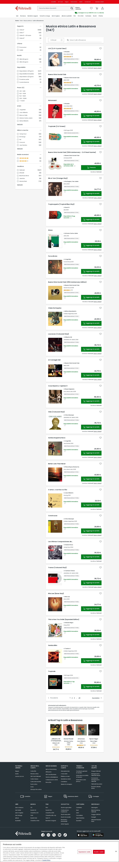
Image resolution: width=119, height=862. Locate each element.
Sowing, (66, 495)
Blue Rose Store (24, 175)
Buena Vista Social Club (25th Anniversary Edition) (67, 282)
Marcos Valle (23, 115)
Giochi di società (66, 817)
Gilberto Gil (68, 337)
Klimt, (65, 184)
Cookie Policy (46, 860)
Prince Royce (69, 467)
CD (31, 807)
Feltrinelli (22, 170)
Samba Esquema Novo (56, 438)
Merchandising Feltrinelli (95, 811)
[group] (82, 12)
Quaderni (78, 820)
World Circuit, (67, 287)
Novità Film (49, 810)
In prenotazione (24, 82)
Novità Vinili (33, 818)
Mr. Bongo (22, 137)
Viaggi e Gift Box (96, 814)
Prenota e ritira (34, 774)
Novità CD (33, 810)
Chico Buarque (69, 415)
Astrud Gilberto (23, 121)
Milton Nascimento (70, 311)
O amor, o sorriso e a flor (57, 490)
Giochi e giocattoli (66, 807)
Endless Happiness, (69, 313)
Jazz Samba (23, 145)
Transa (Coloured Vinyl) (57, 568)
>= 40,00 (22, 101)
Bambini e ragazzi (51, 820)
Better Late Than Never (57, 464)
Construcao (52, 516)
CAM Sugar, (67, 130)
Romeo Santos (77, 467)
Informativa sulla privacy (81, 780)
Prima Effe (48, 782)
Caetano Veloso (70, 570)
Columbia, (66, 106)
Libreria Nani (23, 181)
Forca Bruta (52, 256)
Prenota (93, 167)
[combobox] (55, 8)
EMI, (65, 210)
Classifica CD (34, 813)
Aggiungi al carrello (92, 64)
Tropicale (51, 671)
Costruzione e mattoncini (65, 811)
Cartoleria (79, 807)
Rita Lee (67, 596)
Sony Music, (67, 54)
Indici (32, 787)
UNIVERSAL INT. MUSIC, (69, 339)
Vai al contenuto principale (23, 2)
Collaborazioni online (52, 780)
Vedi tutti (20, 124)
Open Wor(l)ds (80, 818)
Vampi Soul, (67, 547)
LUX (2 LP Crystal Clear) (57, 49)
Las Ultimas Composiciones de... (60, 542)
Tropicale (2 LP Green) (56, 126)
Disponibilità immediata (26, 74)
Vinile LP (21, 30)
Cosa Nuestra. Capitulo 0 (57, 386)
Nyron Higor (93, 739)
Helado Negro (69, 622)
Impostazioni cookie (84, 852)
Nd (20, 139)
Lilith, (65, 236)
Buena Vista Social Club (57, 74)
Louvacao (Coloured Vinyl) (58, 334)
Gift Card (60, 2)
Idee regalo (94, 807)
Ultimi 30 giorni (23, 62)
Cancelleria (79, 815)
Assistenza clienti (99, 2)
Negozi (66, 2)
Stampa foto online (35, 789)
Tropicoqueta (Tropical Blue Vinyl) (61, 204)
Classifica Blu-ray (51, 815)
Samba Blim (52, 645)
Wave (50, 230)
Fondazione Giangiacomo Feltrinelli (95, 779)
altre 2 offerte (97, 146)
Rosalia (67, 51)
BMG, (65, 80)
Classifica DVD (50, 813)
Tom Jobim (75, 181)
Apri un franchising (51, 769)
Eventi (80, 2)
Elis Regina (68, 181)
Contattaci (64, 781)
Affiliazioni (48, 772)
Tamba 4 (67, 648)
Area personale (65, 771)
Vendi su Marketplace (52, 777)
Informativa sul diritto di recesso (82, 776)
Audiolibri (18, 820)
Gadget (93, 817)
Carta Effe (33, 771)
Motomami (52, 100)
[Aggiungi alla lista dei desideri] (100, 48)
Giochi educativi (65, 814)
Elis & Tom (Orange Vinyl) (58, 178)
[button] (72, 8)
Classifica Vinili (34, 820)
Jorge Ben (22, 109)
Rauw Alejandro (69, 389)
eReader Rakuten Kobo (96, 820)
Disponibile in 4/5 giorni (26, 71)
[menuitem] (17, 16)
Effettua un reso (65, 776)
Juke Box (22, 178)
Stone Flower (68, 739)
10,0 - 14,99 (22, 93)
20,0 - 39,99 (22, 98)
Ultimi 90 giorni (23, 59)
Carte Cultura (34, 779)
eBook (17, 818)
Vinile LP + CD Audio (25, 35)
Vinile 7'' (21, 32)
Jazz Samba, (67, 443)
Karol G (67, 207)
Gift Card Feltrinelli (35, 776)
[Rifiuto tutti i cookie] (116, 851)
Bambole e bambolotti (64, 820)
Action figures (65, 824)
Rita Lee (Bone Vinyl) (56, 593)
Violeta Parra (69, 545)
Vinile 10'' (22, 38)
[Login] (102, 8)
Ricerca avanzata (78, 8)
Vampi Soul (22, 134)
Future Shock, (67, 262)
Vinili (31, 815)
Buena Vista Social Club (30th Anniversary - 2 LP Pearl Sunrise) (72, 152)
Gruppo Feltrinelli (96, 771)
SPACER (21, 173)
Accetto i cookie (98, 852)
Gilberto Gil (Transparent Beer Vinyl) (56, 740)
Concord (22, 142)
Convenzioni (88, 2)
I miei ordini (64, 774)
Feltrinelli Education (96, 784)
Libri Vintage (18, 815)
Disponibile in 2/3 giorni (26, 76)
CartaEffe (53, 2)
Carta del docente (35, 781)
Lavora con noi (19, 776)
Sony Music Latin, (68, 391)
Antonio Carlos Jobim (25, 118)
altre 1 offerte (97, 198)
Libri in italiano (19, 807)
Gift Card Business (51, 774)
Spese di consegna (66, 784)
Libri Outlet (18, 810)
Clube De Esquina (54, 308)
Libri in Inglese (19, 813)
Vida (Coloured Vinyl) (56, 412)
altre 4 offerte (97, 120)
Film (47, 807)
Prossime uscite (24, 79)
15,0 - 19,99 (22, 96)
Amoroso (81, 739)
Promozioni (22, 47)
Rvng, (65, 625)
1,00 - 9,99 (22, 91)
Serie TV (48, 818)
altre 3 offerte (97, 250)
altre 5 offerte (97, 68)
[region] (59, 851)
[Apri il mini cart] (97, 8)
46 (79, 698)
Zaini (77, 813)
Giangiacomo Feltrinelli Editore (95, 774)
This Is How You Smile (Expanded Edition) (63, 619)
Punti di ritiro (74, 2)
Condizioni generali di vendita (81, 772)
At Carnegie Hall (54, 360)
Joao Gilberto (23, 112)
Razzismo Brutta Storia (96, 787)
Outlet (21, 50)
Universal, (66, 158)
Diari (77, 810)
